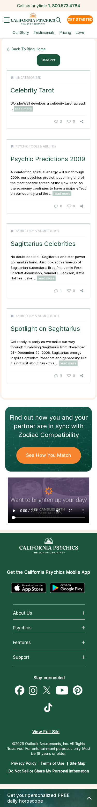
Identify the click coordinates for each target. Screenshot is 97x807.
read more (23, 109)
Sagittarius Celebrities (43, 243)
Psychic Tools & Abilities (36, 146)
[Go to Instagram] (33, 690)
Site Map (77, 763)
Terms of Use (53, 763)
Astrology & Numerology (37, 231)
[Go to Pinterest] (78, 690)
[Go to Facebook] (19, 690)
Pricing (65, 32)
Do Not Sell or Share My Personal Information (49, 771)
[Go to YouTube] (62, 690)
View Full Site (45, 732)
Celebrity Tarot (32, 90)
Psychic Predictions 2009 (48, 159)
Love (80, 32)
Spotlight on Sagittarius (45, 328)
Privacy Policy (23, 763)
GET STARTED (80, 19)
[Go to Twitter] (46, 690)
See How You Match (48, 455)
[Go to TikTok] (49, 708)
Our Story (21, 32)
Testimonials (44, 32)
